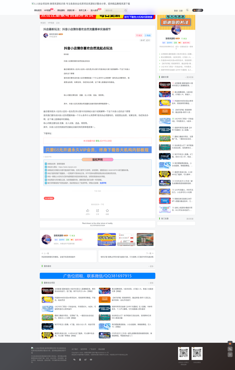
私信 (149, 35)
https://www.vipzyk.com (68, 167)
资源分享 (71, 10)
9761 (62, 240)
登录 (176, 10)
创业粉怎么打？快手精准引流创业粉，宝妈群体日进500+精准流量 (131, 316)
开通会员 (199, 10)
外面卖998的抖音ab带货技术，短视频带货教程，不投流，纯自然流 (75, 298)
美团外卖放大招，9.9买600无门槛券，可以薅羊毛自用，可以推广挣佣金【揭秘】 (74, 334)
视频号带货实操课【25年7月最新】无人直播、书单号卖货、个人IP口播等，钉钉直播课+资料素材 (132, 307)
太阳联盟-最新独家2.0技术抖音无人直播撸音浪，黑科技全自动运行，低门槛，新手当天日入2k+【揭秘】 (75, 290)
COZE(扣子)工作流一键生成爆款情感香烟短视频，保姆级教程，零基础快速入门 (132, 334)
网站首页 (38, 10)
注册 (181, 10)
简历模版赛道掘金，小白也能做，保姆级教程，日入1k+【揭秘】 (131, 325)
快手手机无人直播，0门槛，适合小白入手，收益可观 (75, 324)
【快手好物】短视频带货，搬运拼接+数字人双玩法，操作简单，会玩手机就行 (132, 298)
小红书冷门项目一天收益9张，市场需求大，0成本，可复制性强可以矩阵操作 (75, 307)
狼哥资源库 (88, 353)
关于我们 (75, 349)
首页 (44, 22)
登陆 (98, 140)
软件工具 (82, 10)
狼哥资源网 (53, 34)
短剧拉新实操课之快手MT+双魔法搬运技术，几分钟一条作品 (182, 201)
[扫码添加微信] (230, 349)
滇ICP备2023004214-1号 (100, 353)
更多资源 (190, 77)
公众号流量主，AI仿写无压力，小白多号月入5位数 (182, 190)
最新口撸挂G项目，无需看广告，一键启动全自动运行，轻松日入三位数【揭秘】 (74, 316)
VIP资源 (48, 10)
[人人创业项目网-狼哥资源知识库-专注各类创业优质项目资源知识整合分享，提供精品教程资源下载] (49, 350)
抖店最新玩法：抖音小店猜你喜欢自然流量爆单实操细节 (77, 29)
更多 (151, 266)
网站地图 (101, 349)
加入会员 (96, 10)
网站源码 (61, 10)
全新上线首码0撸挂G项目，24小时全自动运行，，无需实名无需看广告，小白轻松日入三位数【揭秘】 (182, 211)
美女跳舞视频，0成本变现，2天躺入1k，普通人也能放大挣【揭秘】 (132, 290)
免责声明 (103, 183)
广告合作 (92, 349)
